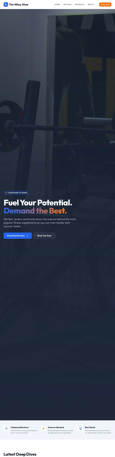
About (91, 4)
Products (79, 4)
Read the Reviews (16, 235)
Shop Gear (105, 4)
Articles (67, 4)
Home (57, 4)
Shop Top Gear (44, 235)
